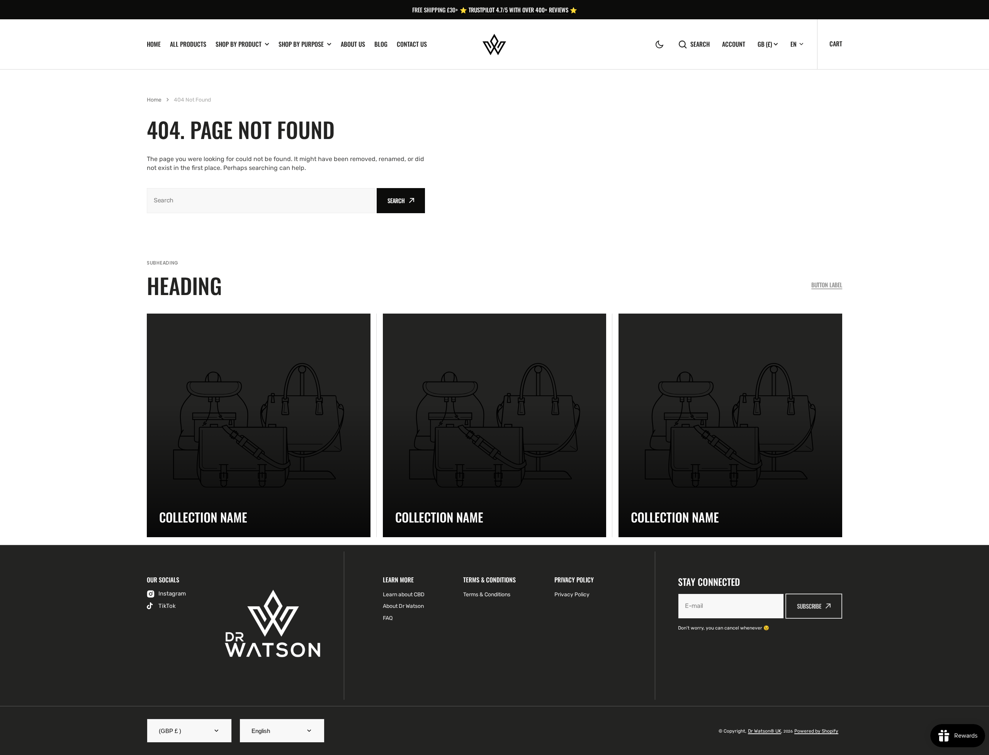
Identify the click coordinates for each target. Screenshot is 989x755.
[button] (659, 44)
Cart (835, 43)
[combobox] (261, 200)
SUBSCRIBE (809, 606)
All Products (188, 44)
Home (154, 44)
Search (700, 44)
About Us (353, 44)
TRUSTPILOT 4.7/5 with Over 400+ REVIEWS (518, 9)
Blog (380, 44)
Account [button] (733, 44)
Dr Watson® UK (764, 731)
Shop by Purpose (301, 44)
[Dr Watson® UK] (494, 44)
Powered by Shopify (816, 731)
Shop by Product (239, 44)
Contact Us (412, 44)
